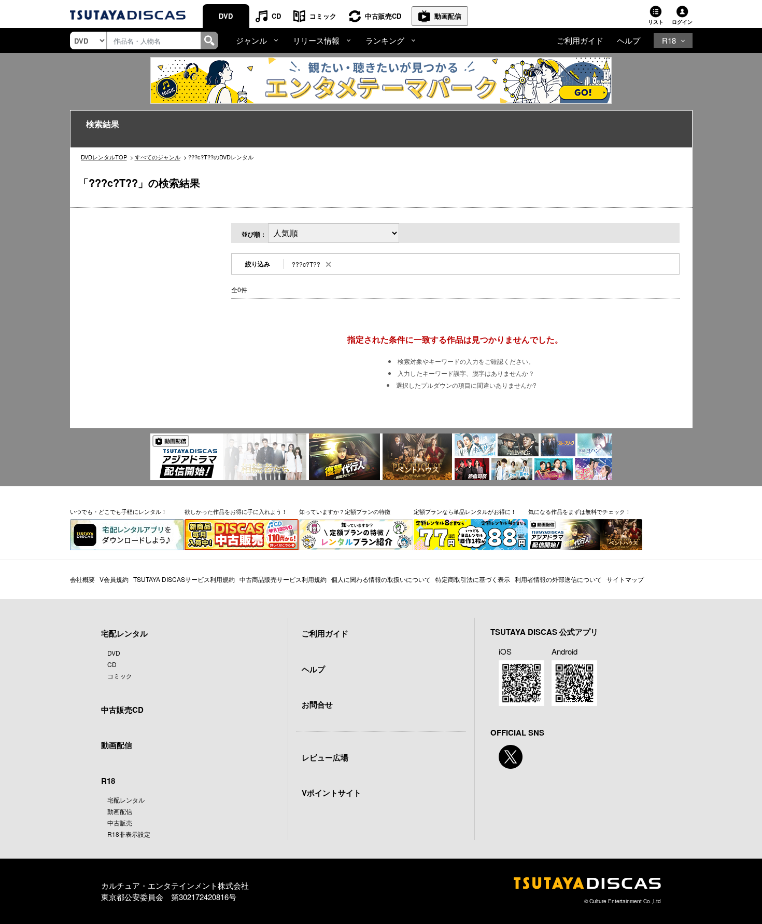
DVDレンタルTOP (104, 157)
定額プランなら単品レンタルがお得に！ (465, 511)
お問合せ (317, 704)
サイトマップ (625, 579)
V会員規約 (114, 579)
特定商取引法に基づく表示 (472, 579)
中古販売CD (383, 16)
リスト (656, 21)
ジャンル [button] (251, 40)
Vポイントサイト (331, 792)
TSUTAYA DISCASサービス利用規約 (184, 579)
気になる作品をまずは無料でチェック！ (579, 511)
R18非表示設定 (128, 834)
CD (276, 16)
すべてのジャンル (157, 157)
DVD (226, 16)
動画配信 (447, 16)
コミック (322, 16)
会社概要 (82, 579)
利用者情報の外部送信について (558, 579)
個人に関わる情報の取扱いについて (381, 579)
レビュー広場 (325, 757)
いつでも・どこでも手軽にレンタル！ (118, 511)
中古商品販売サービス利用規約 (283, 579)
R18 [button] (669, 40)
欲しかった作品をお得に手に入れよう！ (236, 511)
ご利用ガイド (580, 40)
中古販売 (119, 822)
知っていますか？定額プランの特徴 (344, 511)
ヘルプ (628, 40)
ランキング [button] (384, 40)
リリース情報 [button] (316, 40)
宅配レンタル (126, 799)
